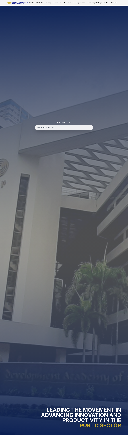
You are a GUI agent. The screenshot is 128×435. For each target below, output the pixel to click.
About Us (31, 2)
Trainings (48, 2)
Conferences (57, 2)
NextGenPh (114, 2)
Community (67, 2)
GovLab (106, 2)
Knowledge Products (79, 2)
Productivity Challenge (95, 2)
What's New (39, 2)
